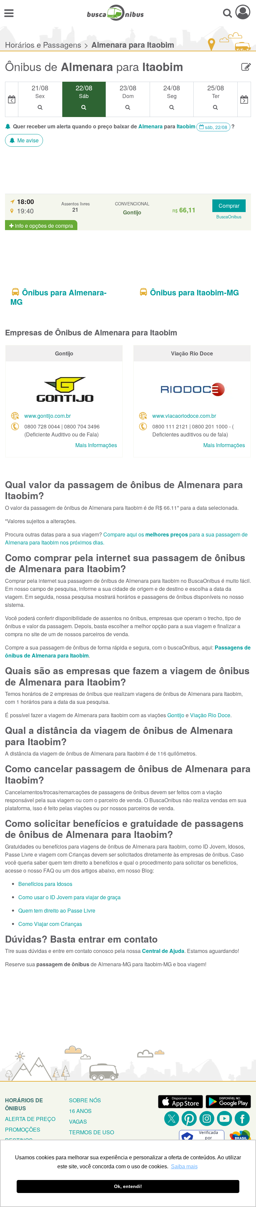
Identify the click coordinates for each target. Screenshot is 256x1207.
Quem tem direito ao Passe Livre (56, 910)
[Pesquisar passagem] (227, 13)
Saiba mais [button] (184, 1166)
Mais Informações (96, 445)
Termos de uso (91, 1132)
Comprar (229, 205)
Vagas (78, 1121)
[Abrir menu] (9, 13)
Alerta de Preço (30, 1119)
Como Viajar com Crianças (50, 924)
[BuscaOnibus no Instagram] (207, 1118)
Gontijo (175, 715)
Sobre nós (85, 1100)
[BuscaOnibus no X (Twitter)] (171, 1118)
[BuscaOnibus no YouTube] (224, 1118)
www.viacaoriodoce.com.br (184, 415)
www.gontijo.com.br (47, 415)
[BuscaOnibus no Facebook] (242, 1118)
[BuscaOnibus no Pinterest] (189, 1118)
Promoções (22, 1129)
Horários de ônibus (24, 1104)
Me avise (27, 140)
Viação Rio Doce (210, 715)
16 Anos (80, 1111)
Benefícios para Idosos (45, 884)
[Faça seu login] (243, 12)
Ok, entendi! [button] (128, 1186)
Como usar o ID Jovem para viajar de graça (69, 897)
